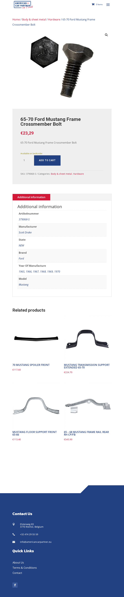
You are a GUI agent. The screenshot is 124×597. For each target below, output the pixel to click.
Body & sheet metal (34, 19)
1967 (36, 271)
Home (16, 19)
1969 (50, 271)
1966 (29, 271)
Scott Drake (25, 232)
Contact (17, 573)
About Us (18, 562)
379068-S (24, 219)
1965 (22, 271)
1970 (57, 271)
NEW (21, 245)
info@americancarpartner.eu (36, 541)
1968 (43, 271)
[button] (106, 35)
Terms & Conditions (25, 567)
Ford (21, 258)
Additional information (31, 197)
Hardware (54, 19)
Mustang (23, 284)
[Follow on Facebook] (15, 585)
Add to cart (47, 160)
